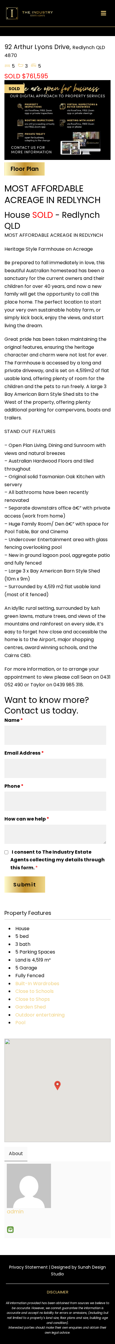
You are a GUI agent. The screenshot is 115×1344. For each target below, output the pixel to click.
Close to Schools (34, 991)
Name (13, 720)
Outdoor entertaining (40, 1014)
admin (15, 1211)
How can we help (26, 819)
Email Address (24, 753)
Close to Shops (32, 999)
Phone (14, 786)
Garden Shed (30, 1006)
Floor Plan (25, 169)
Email (10, 1229)
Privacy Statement (28, 1267)
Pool (20, 1022)
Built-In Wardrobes (37, 983)
